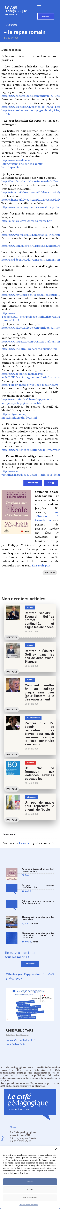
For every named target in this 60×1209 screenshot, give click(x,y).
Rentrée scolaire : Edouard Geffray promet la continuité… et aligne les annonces (39, 620)
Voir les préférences (30, 1198)
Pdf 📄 (51, 483)
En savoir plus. (41, 565)
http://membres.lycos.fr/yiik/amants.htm (26, 220)
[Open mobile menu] (40, 6)
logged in (24, 843)
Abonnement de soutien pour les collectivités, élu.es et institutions (38, 935)
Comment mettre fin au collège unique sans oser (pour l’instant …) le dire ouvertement (39, 692)
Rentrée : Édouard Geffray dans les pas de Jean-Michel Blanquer (39, 656)
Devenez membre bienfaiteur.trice (38, 886)
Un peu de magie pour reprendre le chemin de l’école (39, 806)
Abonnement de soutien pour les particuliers (38, 918)
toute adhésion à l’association (47, 516)
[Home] (17, 19)
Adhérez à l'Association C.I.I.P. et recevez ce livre (38, 870)
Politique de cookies (29, 1205)
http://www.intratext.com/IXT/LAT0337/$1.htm (30, 341)
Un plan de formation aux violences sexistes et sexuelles (39, 773)
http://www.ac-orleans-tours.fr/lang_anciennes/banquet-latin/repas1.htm (22, 164)
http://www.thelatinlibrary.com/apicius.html (29, 348)
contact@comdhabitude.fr (21, 1040)
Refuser (30, 1190)
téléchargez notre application (27, 1086)
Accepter (30, 1182)
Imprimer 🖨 (33, 483)
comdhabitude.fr (15, 1044)
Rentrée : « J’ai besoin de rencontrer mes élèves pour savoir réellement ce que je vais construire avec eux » (39, 733)
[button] (55, 1149)
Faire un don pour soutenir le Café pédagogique (38, 902)
